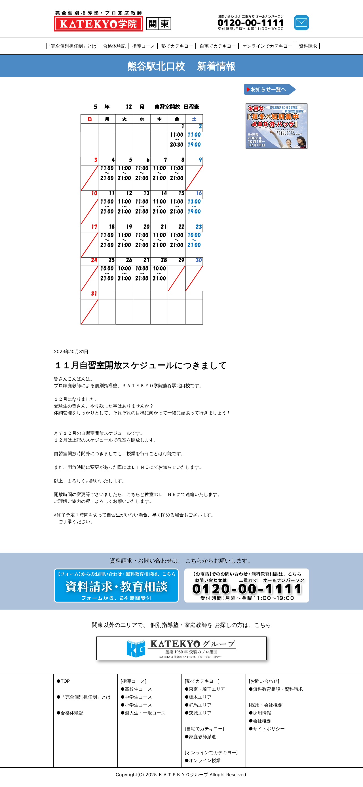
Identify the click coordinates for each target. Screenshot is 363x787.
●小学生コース (136, 705)
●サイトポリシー (267, 728)
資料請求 (308, 46)
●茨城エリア (198, 713)
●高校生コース (136, 689)
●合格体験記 (69, 713)
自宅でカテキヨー (218, 46)
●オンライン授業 (203, 760)
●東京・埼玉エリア (205, 689)
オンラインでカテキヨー (267, 46)
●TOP (63, 681)
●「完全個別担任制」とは (83, 697)
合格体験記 (114, 46)
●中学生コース (136, 697)
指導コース (143, 46)
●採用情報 (260, 713)
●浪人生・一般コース (143, 713)
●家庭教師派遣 (200, 736)
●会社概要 (260, 721)
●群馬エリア (198, 705)
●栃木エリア (198, 697)
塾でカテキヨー (177, 46)
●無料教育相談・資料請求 (276, 689)
